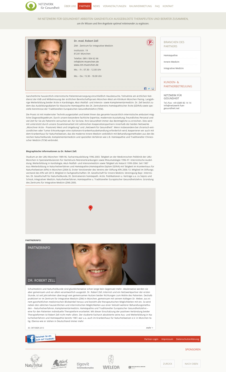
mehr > (149, 327)
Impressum (167, 339)
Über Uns (70, 6)
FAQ (157, 6)
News (96, 6)
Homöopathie (171, 55)
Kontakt (168, 6)
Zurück (167, 363)
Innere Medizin (171, 61)
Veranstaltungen (114, 6)
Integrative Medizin (174, 68)
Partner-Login (151, 339)
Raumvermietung (140, 6)
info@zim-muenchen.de (86, 61)
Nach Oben (191, 363)
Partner (84, 6)
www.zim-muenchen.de (86, 64)
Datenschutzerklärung (187, 339)
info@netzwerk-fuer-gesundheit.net (174, 107)
